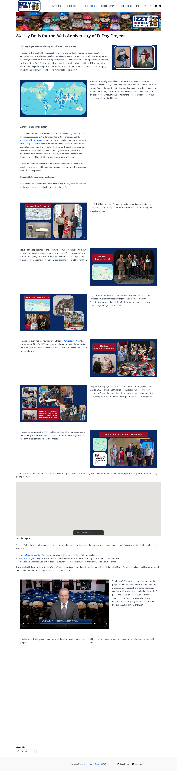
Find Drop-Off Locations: (29, 561)
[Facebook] (156, 6)
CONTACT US (126, 6)
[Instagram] (160, 6)
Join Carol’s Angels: (27, 558)
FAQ (138, 6)
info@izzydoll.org (91, 764)
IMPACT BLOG (89, 6)
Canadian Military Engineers (32, 140)
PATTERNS (56, 6)
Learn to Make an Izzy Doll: (30, 555)
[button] (62, 6)
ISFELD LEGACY (107, 6)
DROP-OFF (71, 6)
